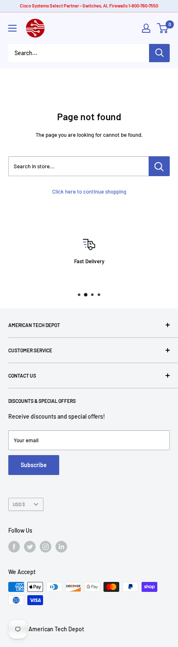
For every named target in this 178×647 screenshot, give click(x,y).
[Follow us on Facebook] (14, 546)
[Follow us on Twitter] (30, 546)
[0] (163, 28)
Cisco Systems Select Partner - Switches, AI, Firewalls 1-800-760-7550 (89, 5)
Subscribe (34, 464)
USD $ (19, 504)
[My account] (146, 28)
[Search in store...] (159, 166)
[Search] (159, 53)
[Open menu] (12, 28)
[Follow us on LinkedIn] (61, 546)
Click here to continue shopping (89, 191)
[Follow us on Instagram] (45, 546)
